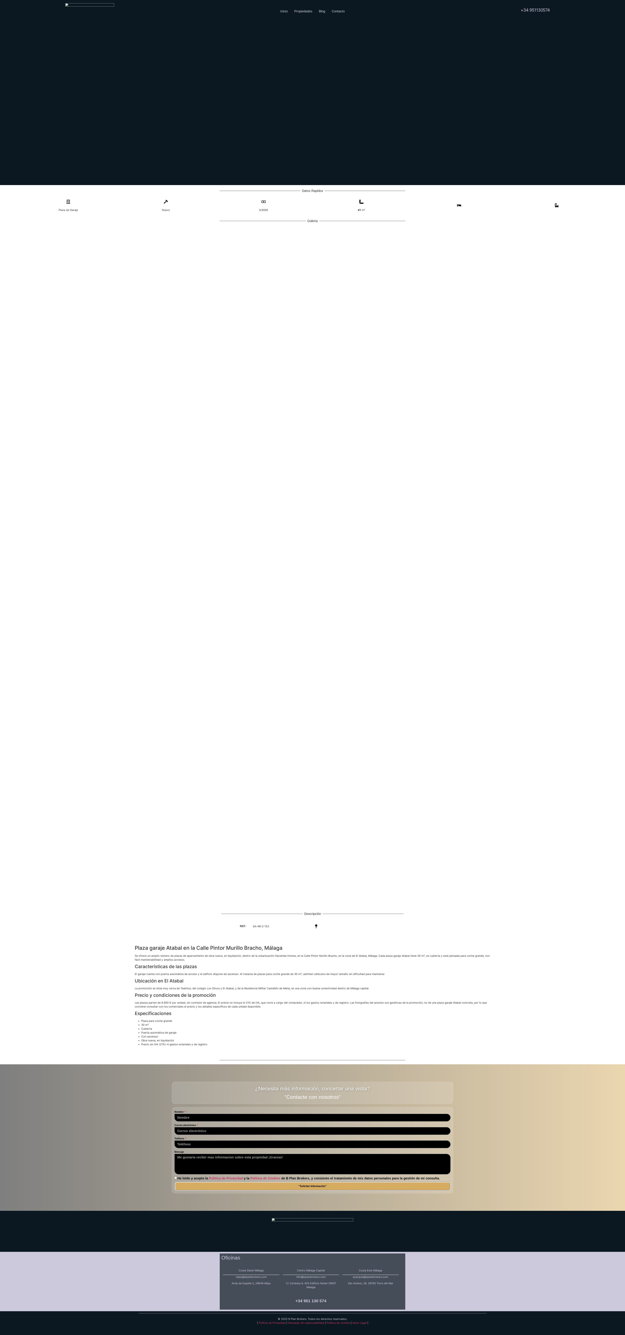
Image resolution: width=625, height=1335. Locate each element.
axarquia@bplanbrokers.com (370, 1277)
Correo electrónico (185, 1125)
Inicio (284, 11)
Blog (322, 11)
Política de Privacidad (226, 1178)
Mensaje (179, 1151)
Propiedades (303, 11)
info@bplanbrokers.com (311, 1277)
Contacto (338, 11)
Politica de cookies (338, 1322)
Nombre (179, 1111)
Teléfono (179, 1138)
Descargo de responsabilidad (306, 1322)
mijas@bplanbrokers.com (251, 1277)
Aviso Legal (359, 1322)
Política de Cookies (265, 1178)
